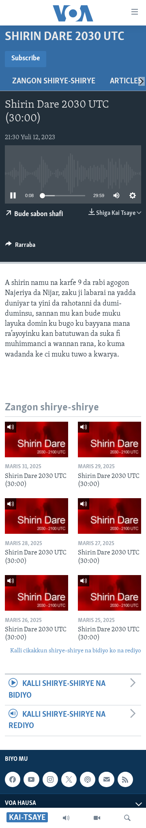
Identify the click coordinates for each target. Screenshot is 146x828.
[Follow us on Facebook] (12, 779)
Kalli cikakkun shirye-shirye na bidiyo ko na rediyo (75, 651)
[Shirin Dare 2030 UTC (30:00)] (36, 439)
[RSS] (125, 779)
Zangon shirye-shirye (53, 81)
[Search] (127, 818)
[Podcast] (87, 779)
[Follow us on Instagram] (50, 779)
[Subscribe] (106, 779)
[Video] (97, 818)
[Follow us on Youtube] (31, 779)
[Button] (20, 247)
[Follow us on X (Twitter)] (69, 779)
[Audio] (66, 818)
